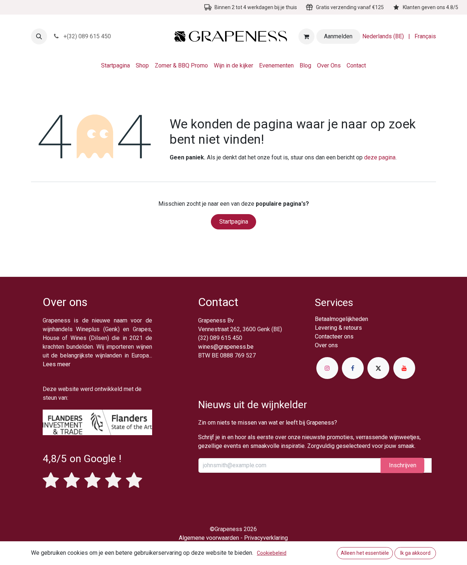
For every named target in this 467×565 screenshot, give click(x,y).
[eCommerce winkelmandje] (306, 36)
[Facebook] (353, 368)
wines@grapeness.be (226, 346)
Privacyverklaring (266, 537)
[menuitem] (383, 36)
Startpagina (233, 221)
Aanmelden (338, 36)
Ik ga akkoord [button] (415, 553)
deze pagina (379, 157)
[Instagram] (327, 368)
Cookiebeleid (271, 553)
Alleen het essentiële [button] (365, 553)
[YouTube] (404, 368)
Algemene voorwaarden (209, 537)
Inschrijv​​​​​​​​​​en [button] (402, 465)
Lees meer (56, 364)
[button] (39, 36)
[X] (378, 368)
